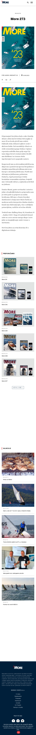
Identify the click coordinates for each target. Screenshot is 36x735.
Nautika (6, 508)
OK (18, 732)
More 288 (5, 356)
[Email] (6, 80)
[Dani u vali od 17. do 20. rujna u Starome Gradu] (18, 495)
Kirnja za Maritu (7, 479)
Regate (5, 539)
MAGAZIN (18, 13)
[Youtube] (22, 721)
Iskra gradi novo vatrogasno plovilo (13, 573)
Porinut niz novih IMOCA (10, 604)
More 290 (5, 304)
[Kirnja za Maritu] (18, 464)
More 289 (5, 331)
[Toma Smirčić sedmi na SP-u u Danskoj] (18, 526)
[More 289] (18, 317)
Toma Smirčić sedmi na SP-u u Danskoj (14, 542)
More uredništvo (11, 75)
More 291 (4, 279)
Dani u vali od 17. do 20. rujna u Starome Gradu (16, 511)
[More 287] (18, 367)
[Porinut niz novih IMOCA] (18, 589)
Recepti (6, 477)
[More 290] (18, 291)
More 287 (5, 381)
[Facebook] (2, 80)
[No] (34, 728)
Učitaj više (17, 387)
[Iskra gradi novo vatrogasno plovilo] (18, 557)
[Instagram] (18, 721)
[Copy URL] (10, 80)
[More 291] (18, 266)
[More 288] (18, 342)
